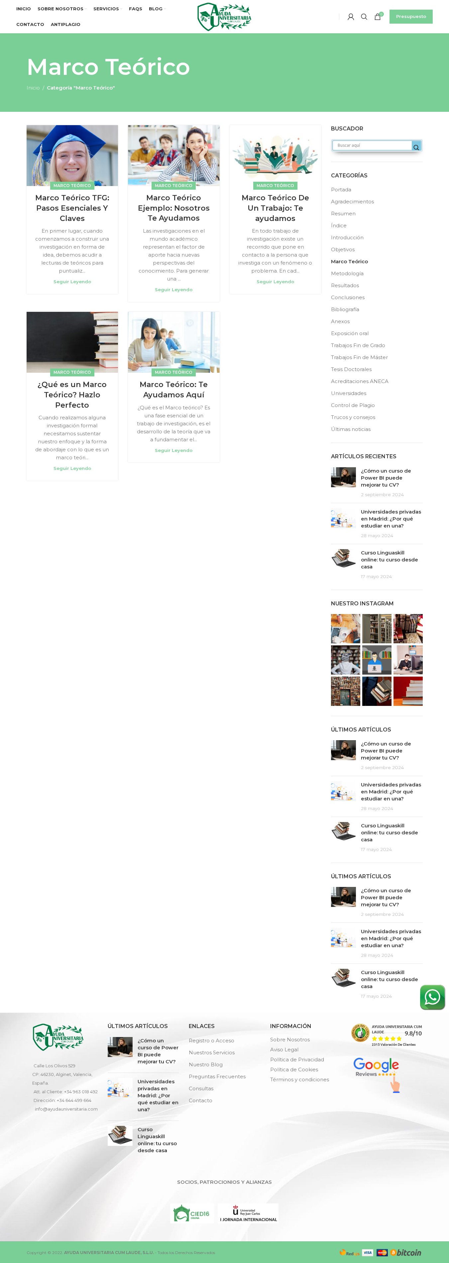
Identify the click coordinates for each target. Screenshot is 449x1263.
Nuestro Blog (206, 1064)
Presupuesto (411, 16)
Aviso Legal (284, 1049)
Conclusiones (348, 297)
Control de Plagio (353, 405)
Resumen (343, 213)
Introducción (347, 237)
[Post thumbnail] (343, 482)
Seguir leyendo (72, 281)
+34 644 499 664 (74, 1100)
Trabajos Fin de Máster (359, 357)
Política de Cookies (294, 1069)
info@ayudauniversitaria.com (66, 1109)
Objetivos (343, 249)
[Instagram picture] (345, 628)
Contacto (200, 1100)
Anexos (340, 321)
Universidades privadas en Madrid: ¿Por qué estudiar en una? (391, 519)
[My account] (351, 16)
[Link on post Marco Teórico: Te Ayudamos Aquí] (174, 342)
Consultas (201, 1088)
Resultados (345, 285)
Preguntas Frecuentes (217, 1076)
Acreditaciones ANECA (360, 381)
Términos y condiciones (299, 1079)
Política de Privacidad (297, 1059)
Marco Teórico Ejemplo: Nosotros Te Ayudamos (174, 208)
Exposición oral (350, 333)
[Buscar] (364, 16)
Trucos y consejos (353, 417)
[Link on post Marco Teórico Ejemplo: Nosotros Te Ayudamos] (174, 155)
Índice (339, 225)
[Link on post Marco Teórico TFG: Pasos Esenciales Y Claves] (72, 155)
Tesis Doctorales (351, 369)
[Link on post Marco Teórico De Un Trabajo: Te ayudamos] (275, 155)
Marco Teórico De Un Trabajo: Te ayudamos (275, 208)
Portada (341, 189)
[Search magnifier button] (416, 148)
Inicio (33, 88)
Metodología (347, 273)
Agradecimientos (352, 201)
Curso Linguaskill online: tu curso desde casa (389, 559)
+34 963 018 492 (81, 1091)
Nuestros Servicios (212, 1052)
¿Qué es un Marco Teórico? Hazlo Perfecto (72, 395)
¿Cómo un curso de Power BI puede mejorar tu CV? (386, 478)
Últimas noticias (351, 429)
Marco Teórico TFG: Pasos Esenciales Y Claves (72, 208)
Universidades (348, 393)
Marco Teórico (72, 185)
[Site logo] (224, 16)
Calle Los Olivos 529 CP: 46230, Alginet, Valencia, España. (62, 1074)
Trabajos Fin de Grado (358, 345)
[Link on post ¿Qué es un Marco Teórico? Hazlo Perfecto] (72, 342)
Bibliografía (345, 309)
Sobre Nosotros (290, 1039)
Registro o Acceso (211, 1040)
